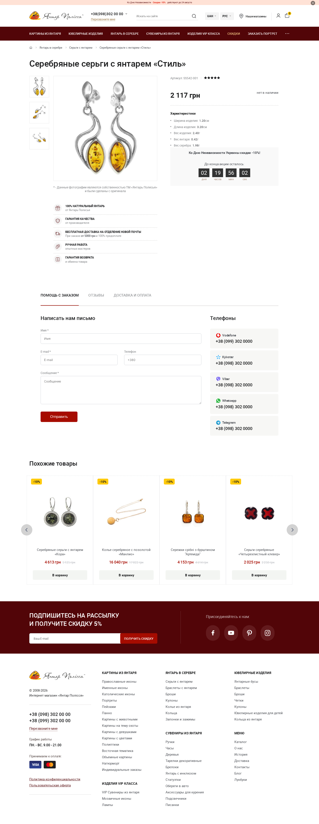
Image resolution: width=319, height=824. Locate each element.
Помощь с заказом (60, 295)
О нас (238, 748)
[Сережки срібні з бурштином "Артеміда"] (192, 515)
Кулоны (172, 700)
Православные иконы (119, 681)
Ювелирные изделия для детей (258, 713)
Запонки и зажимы (180, 719)
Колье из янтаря (178, 706)
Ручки (170, 742)
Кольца (171, 713)
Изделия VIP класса (203, 33)
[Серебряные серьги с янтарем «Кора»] (60, 515)
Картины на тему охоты (120, 725)
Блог (238, 773)
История (240, 754)
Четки (238, 700)
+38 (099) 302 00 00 (50, 720)
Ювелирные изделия (86, 33)
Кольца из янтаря (248, 719)
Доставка (241, 760)
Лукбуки (240, 779)
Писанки (172, 805)
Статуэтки (173, 779)
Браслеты (241, 688)
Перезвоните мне (103, 19)
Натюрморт (110, 763)
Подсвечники (176, 798)
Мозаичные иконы (116, 798)
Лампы (107, 805)
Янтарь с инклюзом (181, 773)
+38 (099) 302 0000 (234, 341)
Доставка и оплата (132, 295)
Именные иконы (115, 688)
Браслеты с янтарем (181, 688)
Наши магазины (256, 16)
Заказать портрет (262, 33)
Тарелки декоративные (184, 760)
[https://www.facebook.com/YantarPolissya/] (213, 633)
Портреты (109, 700)
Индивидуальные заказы (121, 769)
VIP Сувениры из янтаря (120, 792)
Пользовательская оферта (50, 785)
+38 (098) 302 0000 (234, 363)
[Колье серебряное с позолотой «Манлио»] (126, 515)
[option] (39, 86)
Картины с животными (120, 719)
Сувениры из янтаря (163, 33)
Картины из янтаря (45, 33)
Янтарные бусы (246, 681)
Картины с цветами (117, 738)
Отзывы (96, 295)
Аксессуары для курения (185, 792)
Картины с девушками (119, 732)
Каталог (240, 742)
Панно (107, 713)
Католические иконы (118, 694)
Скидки (233, 33)
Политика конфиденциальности (54, 779)
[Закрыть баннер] (313, 3)
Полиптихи (110, 744)
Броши (171, 694)
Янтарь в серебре (125, 33)
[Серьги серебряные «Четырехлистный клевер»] (259, 515)
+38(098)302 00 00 (107, 13)
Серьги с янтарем (80, 47)
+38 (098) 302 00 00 (50, 714)
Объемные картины (117, 757)
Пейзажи (109, 706)
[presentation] (26, 530)
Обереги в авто (177, 786)
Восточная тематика (117, 750)
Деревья (172, 754)
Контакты (242, 767)
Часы (170, 748)
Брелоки (172, 767)
